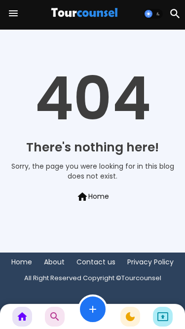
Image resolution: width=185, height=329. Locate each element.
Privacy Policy (150, 262)
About (54, 262)
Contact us (95, 262)
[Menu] (13, 14)
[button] (153, 14)
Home (92, 197)
